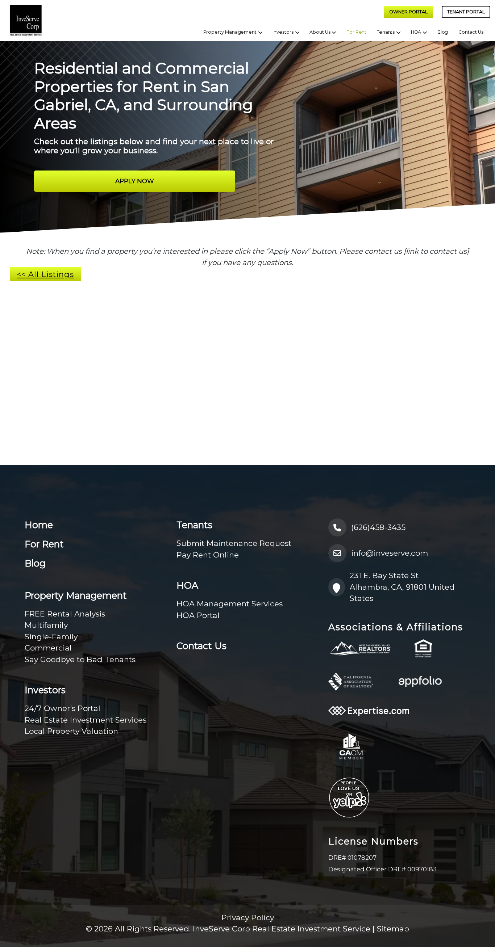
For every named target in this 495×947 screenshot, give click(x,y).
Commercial (48, 647)
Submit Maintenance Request (233, 543)
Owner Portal (408, 11)
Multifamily (46, 625)
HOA (416, 32)
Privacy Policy (247, 917)
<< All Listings (45, 274)
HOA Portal (198, 615)
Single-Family (51, 636)
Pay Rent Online (207, 554)
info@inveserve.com (389, 552)
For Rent (356, 32)
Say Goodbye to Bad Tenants (80, 659)
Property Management (230, 32)
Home (39, 524)
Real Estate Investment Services (85, 719)
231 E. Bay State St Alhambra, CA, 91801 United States (402, 587)
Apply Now (134, 181)
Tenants (386, 32)
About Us (319, 32)
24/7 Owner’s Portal (62, 708)
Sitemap (393, 928)
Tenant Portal (466, 11)
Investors (283, 32)
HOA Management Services (229, 603)
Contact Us (470, 32)
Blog (442, 32)
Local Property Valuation (71, 731)
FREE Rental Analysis (65, 613)
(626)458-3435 (378, 527)
